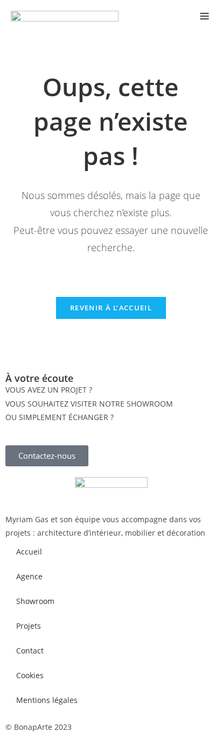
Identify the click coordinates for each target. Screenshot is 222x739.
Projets (28, 626)
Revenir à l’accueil (111, 307)
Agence (29, 576)
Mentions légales (47, 700)
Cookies (30, 675)
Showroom (35, 601)
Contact (30, 650)
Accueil (29, 551)
